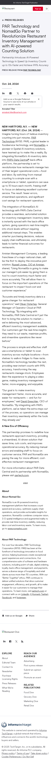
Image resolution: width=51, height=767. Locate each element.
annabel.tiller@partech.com (14, 112)
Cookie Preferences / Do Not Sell (18, 756)
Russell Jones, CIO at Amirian (28, 264)
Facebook (7, 597)
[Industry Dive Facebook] (10, 641)
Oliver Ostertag (28, 303)
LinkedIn (25, 594)
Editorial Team (9, 662)
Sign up (38, 9)
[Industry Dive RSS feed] (22, 641)
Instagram (21, 597)
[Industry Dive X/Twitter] (16, 641)
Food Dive (29, 692)
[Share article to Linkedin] (3, 93)
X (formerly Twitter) (39, 594)
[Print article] (25, 93)
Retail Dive (29, 705)
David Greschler (29, 401)
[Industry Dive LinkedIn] (4, 641)
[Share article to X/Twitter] (18, 93)
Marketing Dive (31, 701)
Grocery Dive (30, 696)
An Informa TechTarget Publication (25, 3)
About (5, 658)
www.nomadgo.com (17, 528)
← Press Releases (13, 20)
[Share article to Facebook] (11, 93)
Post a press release (33, 665)
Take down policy (39, 753)
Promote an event (32, 677)
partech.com (22, 475)
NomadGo (39, 144)
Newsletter (7, 671)
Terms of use (23, 753)
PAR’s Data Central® (18, 159)
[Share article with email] (32, 93)
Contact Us (7, 667)
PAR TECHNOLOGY (32, 70)
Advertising (29, 661)
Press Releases (9, 683)
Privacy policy (8, 753)
